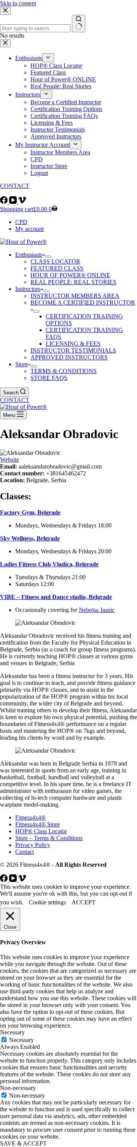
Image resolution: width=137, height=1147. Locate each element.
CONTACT (14, 400)
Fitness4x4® (30, 817)
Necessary (21, 1040)
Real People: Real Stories (73, 282)
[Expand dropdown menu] (48, 257)
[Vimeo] (22, 202)
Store (21, 364)
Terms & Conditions (63, 371)
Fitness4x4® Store (37, 824)
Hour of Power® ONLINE (70, 275)
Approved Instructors (69, 357)
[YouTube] (13, 202)
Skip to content (18, 3)
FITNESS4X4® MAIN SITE (36, 192)
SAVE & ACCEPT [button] (23, 1143)
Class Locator (55, 261)
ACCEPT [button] (84, 902)
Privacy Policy (32, 845)
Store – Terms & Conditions (49, 838)
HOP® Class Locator (41, 831)
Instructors (27, 289)
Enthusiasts (28, 254)
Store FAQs (48, 378)
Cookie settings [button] (47, 902)
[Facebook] (4, 202)
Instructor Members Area (74, 295)
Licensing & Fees (73, 343)
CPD (21, 222)
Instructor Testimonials (73, 350)
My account (29, 229)
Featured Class (56, 268)
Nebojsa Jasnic (97, 610)
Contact (24, 851)
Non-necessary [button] (18, 1088)
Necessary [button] (12, 1032)
